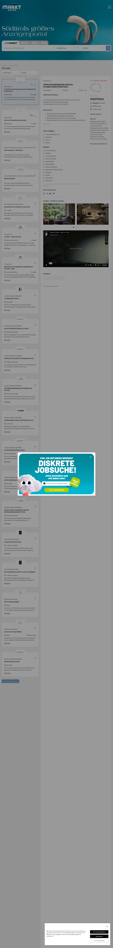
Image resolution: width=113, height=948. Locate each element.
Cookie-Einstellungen (99, 940)
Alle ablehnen (99, 936)
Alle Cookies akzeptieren (99, 932)
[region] (77, 934)
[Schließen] (107, 926)
